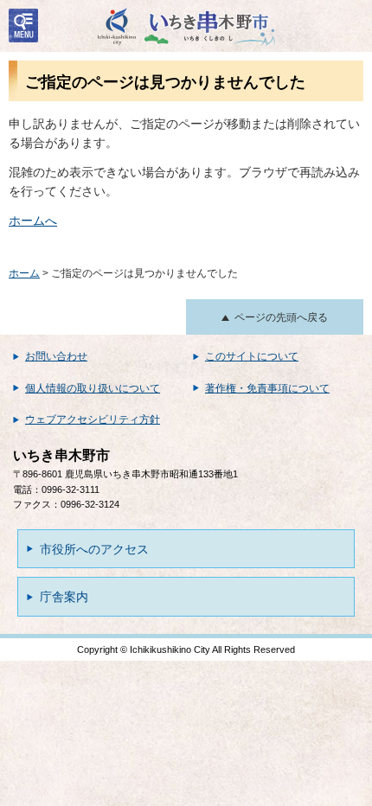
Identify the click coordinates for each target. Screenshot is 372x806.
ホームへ (33, 220)
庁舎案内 (64, 597)
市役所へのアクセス (94, 549)
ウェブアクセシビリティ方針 (92, 419)
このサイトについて (251, 356)
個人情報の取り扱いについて (92, 388)
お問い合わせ (56, 356)
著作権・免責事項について (267, 388)
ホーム (24, 273)
